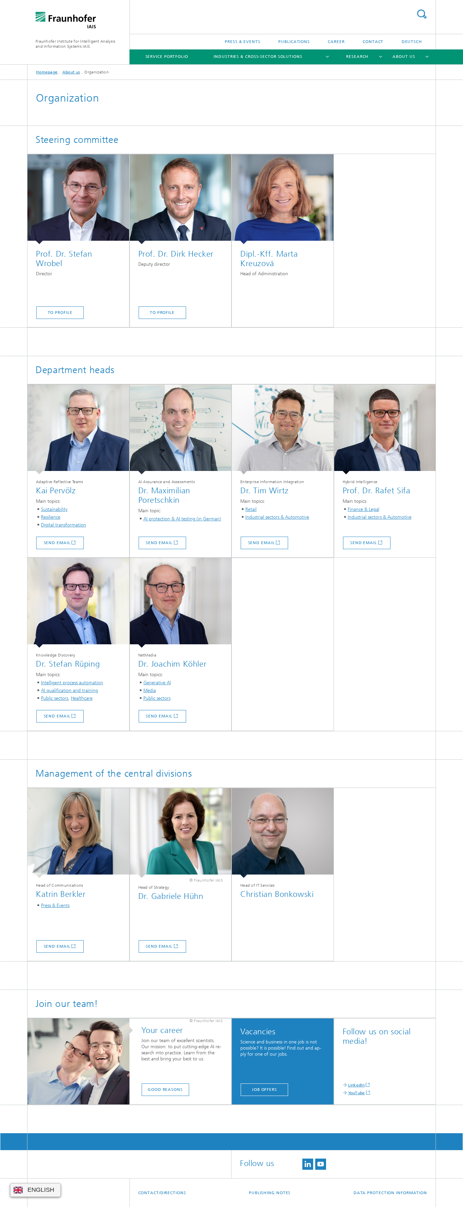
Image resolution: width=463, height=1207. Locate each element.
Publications (294, 41)
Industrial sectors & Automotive (277, 517)
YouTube (356, 1093)
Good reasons (165, 1089)
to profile (60, 312)
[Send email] (78, 429)
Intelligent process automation (72, 683)
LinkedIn (356, 1085)
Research (357, 56)
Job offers (264, 1089)
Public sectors (54, 698)
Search (421, 14)
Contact (373, 41)
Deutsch (412, 41)
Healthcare (82, 698)
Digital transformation (63, 525)
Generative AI (157, 683)
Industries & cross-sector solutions (258, 56)
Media (149, 690)
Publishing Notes (269, 1192)
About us (403, 56)
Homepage (47, 72)
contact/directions (162, 1192)
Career (336, 41)
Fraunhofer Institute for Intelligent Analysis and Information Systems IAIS (76, 44)
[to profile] (78, 199)
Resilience (50, 517)
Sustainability (54, 509)
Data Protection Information (390, 1192)
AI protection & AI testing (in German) (182, 519)
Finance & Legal (363, 509)
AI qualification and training (69, 690)
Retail (251, 509)
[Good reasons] (81, 1061)
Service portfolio (166, 56)
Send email (57, 542)
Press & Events (242, 41)
